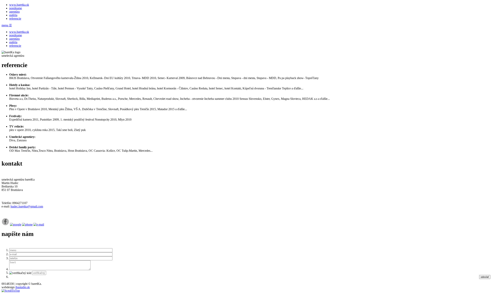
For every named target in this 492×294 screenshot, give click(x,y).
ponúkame (15, 8)
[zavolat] (27, 224)
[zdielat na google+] (15, 224)
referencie (15, 18)
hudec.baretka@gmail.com (27, 206)
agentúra (14, 11)
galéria (13, 15)
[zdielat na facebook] (5, 224)
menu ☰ (7, 25)
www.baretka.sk (19, 4)
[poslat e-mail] (38, 224)
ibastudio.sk (22, 287)
